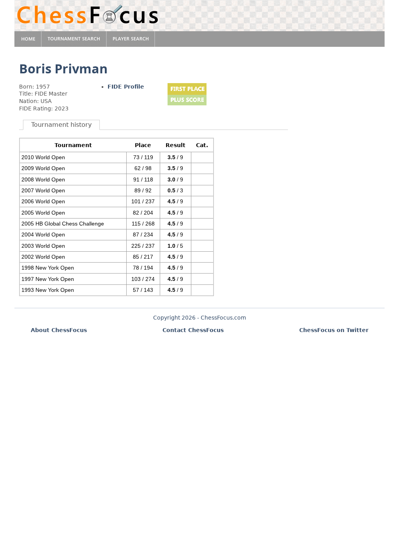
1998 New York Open (47, 268)
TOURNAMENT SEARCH (74, 39)
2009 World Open (43, 168)
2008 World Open (43, 179)
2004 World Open (43, 234)
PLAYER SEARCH (131, 39)
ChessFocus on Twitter (334, 330)
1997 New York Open (47, 279)
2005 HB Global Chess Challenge (62, 223)
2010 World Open (43, 157)
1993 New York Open (47, 290)
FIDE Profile (126, 87)
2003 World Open (43, 246)
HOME (28, 39)
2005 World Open (43, 213)
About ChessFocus (59, 330)
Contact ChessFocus (193, 330)
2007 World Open (43, 190)
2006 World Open (43, 201)
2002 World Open (43, 257)
